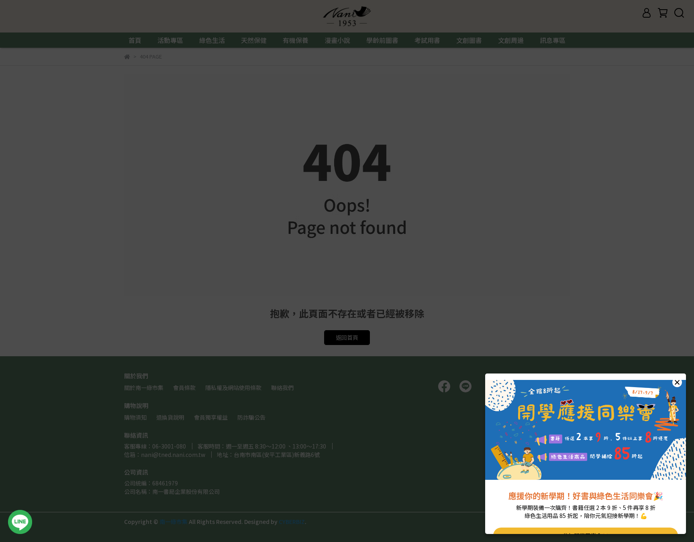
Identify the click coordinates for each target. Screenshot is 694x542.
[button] (677, 382)
